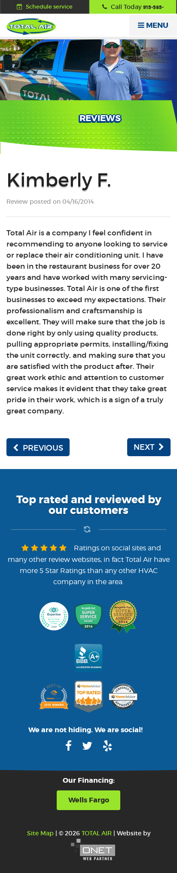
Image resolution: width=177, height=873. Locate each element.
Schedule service (48, 6)
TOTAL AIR (97, 833)
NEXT (144, 447)
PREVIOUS (43, 448)
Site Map (40, 833)
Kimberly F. (58, 180)
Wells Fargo (88, 800)
